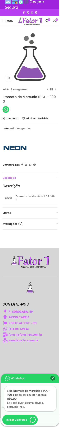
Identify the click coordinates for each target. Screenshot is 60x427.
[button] (52, 378)
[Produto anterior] (48, 90)
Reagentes (20, 89)
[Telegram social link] (36, 12)
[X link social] (28, 12)
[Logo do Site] (30, 20)
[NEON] (15, 146)
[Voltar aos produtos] (52, 90)
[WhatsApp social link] (32, 12)
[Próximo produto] (56, 90)
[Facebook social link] (24, 12)
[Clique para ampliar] (8, 78)
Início (6, 89)
